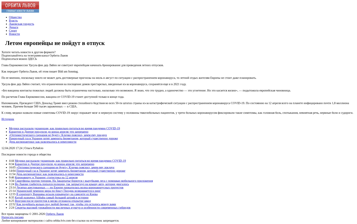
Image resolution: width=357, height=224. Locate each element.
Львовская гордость (21, 23)
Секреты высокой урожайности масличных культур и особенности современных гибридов (73, 207)
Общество (15, 17)
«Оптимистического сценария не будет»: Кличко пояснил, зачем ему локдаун (58, 135)
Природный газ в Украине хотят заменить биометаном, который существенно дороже (63, 138)
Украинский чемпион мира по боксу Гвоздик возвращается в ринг (58, 190)
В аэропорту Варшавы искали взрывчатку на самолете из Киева (57, 194)
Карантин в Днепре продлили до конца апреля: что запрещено (48, 131)
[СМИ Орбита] (20, 11)
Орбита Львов (55, 213)
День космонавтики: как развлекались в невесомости (42, 141)
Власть (13, 20)
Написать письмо (12, 217)
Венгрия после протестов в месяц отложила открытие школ (53, 200)
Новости (14, 34)
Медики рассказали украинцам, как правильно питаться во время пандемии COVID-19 (64, 128)
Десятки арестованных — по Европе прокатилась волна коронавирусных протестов (69, 187)
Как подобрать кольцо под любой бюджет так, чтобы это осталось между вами (66, 204)
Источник (7, 119)
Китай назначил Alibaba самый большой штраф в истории (52, 197)
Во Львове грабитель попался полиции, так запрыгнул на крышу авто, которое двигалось (72, 184)
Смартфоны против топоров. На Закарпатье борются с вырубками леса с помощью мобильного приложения (84, 180)
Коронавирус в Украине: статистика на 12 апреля (46, 177)
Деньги (13, 27)
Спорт (13, 30)
